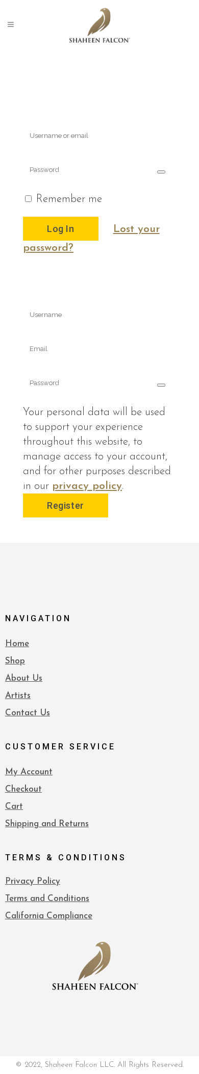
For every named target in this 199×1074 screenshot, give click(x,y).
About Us (23, 678)
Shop (15, 661)
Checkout (23, 789)
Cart (14, 806)
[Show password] (161, 171)
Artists (18, 695)
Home (17, 644)
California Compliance (48, 916)
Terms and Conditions (47, 898)
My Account (29, 772)
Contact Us (27, 713)
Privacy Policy (32, 881)
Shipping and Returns (47, 824)
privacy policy (87, 486)
